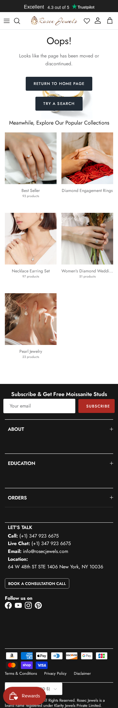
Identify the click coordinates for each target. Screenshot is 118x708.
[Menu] (6, 21)
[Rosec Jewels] (54, 20)
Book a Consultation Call (37, 583)
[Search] (20, 21)
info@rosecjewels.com (45, 551)
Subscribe (98, 406)
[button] (87, 20)
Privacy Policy (55, 673)
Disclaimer (82, 673)
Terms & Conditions (21, 673)
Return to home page (59, 83)
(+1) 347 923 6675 (39, 535)
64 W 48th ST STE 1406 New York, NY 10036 (55, 566)
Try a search (58, 103)
